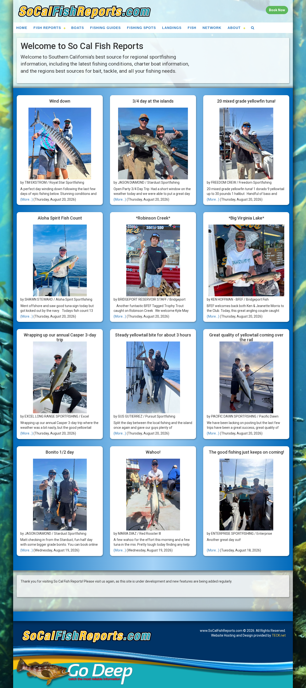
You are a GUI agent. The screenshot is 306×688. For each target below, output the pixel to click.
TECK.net (279, 635)
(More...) (26, 199)
